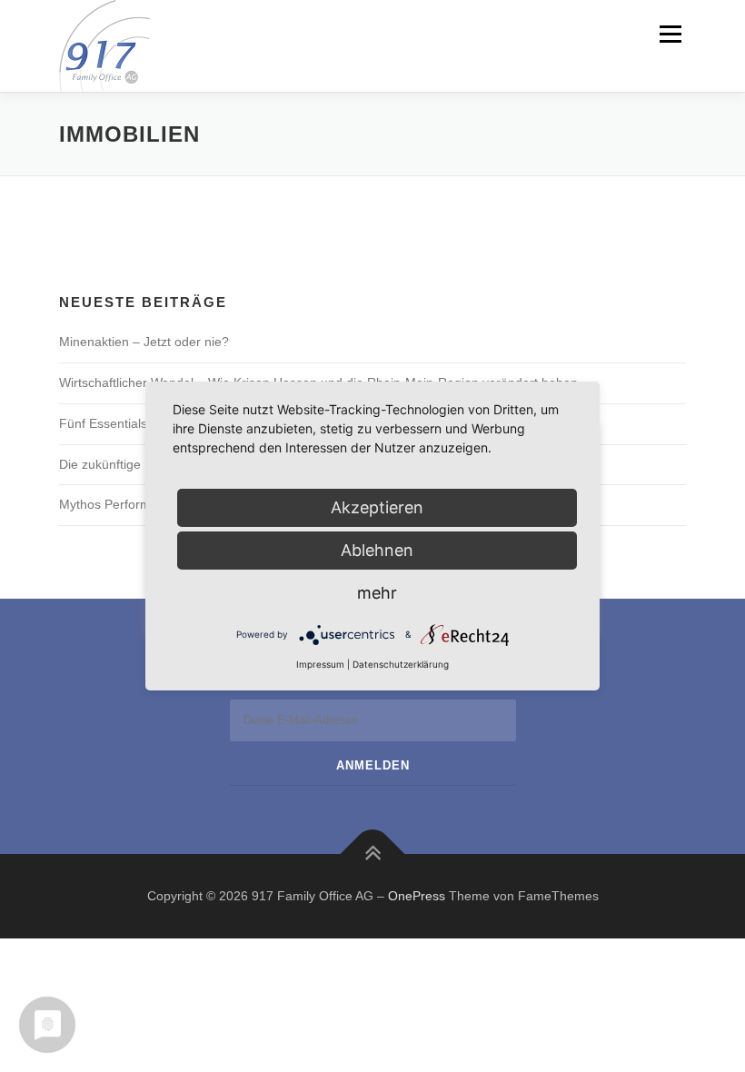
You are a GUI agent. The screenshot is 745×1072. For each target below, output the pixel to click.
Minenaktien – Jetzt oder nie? (144, 341)
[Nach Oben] (373, 853)
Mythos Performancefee (128, 504)
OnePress (416, 895)
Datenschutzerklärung (401, 664)
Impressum (320, 664)
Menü (668, 34)
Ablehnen (377, 550)
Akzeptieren (377, 507)
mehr (377, 592)
